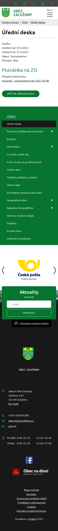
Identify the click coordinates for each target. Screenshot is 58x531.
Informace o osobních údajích (34, 323)
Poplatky (12, 223)
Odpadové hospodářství (20, 208)
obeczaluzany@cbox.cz (21, 420)
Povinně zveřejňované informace (25, 131)
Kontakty (31, 494)
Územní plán (14, 185)
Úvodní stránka (10, 22)
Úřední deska (38, 22)
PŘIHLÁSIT (29, 312)
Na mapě (13, 403)
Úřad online (13, 146)
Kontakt (11, 139)
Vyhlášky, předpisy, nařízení (22, 177)
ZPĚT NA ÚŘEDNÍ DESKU (20, 93)
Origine (32, 519)
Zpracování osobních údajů (31, 498)
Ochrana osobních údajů (20, 215)
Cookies (31, 506)
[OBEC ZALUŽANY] (7, 13)
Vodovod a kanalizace (19, 238)
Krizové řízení (14, 231)
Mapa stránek (31, 489)
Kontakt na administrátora (31, 510)
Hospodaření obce (17, 200)
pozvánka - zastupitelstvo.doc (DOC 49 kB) (25, 80)
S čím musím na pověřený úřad (24, 162)
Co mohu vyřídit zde (18, 154)
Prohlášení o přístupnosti (31, 502)
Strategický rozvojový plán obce (24, 192)
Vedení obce (14, 169)
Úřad (24, 22)
